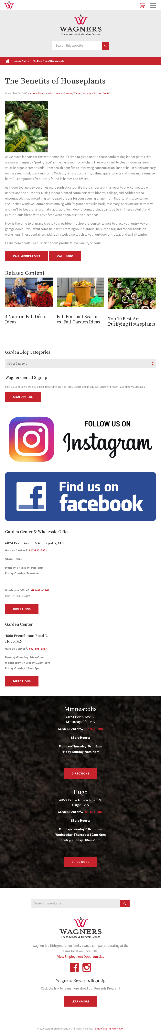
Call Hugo (65, 256)
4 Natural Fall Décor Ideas (26, 319)
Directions (22, 609)
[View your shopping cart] (143, 5)
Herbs (49, 93)
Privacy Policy (116, 1028)
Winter (77, 93)
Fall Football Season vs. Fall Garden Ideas (78, 319)
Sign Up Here (23, 397)
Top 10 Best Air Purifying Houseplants (131, 321)
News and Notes (63, 93)
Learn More (80, 1001)
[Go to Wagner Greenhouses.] (7, 60)
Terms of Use (100, 1028)
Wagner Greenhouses (80, 24)
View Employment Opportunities (80, 956)
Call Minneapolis (26, 256)
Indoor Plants (37, 93)
